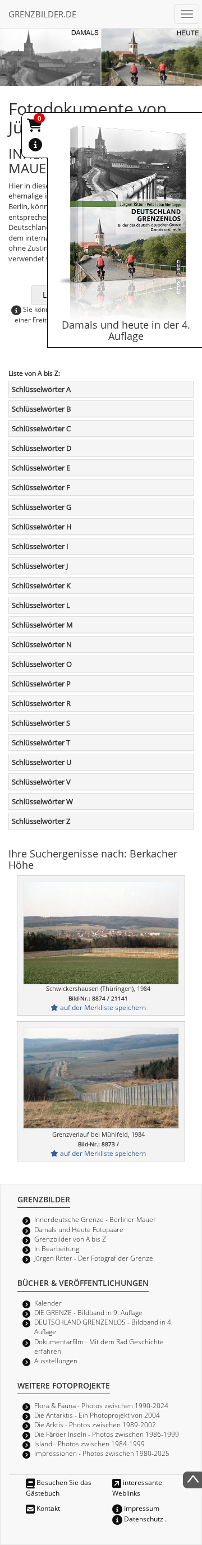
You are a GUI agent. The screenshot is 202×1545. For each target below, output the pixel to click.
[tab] (101, 389)
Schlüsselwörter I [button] (40, 546)
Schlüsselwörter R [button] (41, 703)
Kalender (48, 1302)
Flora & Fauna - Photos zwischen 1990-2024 (101, 1405)
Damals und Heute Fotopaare (78, 1229)
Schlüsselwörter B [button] (41, 409)
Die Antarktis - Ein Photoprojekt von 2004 (97, 1414)
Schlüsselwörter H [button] (42, 527)
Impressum (140, 1508)
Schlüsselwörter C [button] (41, 428)
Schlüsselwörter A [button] (41, 389)
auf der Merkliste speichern (102, 1007)
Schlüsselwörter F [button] (41, 487)
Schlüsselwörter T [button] (41, 742)
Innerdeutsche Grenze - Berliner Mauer (95, 1219)
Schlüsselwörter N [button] (42, 644)
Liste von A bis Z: (34, 372)
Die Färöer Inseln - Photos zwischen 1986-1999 (106, 1433)
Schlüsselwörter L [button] (41, 605)
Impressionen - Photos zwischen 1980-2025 (101, 1453)
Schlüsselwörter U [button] (41, 762)
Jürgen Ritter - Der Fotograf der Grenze (93, 1257)
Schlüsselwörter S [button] (41, 723)
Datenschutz (142, 1518)
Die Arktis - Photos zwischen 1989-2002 (95, 1424)
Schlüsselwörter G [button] (41, 507)
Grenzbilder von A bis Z (70, 1238)
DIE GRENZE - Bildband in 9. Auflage (88, 1312)
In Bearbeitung (56, 1248)
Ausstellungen (55, 1360)
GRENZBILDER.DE (42, 14)
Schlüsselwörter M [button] (42, 625)
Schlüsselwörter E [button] (41, 468)
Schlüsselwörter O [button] (42, 664)
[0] (35, 127)
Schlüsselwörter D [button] (41, 448)
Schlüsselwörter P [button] (41, 684)
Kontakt (47, 1508)
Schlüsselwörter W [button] (42, 801)
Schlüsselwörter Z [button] (41, 821)
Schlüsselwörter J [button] (40, 566)
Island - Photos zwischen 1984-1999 (89, 1443)
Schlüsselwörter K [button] (41, 585)
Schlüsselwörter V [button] (41, 782)
